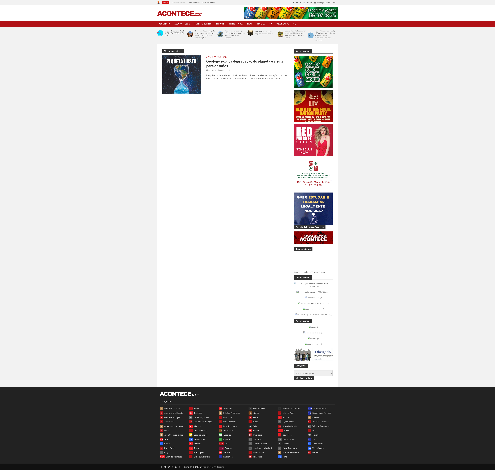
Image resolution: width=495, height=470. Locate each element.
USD (311, 262)
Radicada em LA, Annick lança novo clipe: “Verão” (264, 32)
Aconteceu (164, 24)
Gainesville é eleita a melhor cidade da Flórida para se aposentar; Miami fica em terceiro (295, 34)
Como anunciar (194, 2)
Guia (240, 24)
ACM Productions (216, 457)
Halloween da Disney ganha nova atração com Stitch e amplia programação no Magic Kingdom (205, 34)
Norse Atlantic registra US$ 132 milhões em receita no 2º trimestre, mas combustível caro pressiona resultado (325, 35)
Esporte (220, 24)
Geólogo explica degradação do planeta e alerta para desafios (245, 63)
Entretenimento (203, 24)
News (249, 24)
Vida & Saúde (283, 24)
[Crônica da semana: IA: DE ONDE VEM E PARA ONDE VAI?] (160, 33)
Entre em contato (208, 2)
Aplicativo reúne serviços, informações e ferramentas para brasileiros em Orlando (235, 34)
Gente (232, 24)
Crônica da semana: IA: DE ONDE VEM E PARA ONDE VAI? (174, 33)
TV (270, 24)
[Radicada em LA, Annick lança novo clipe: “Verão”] (250, 33)
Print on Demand (178, 2)
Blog (187, 24)
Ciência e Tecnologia (216, 57)
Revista (261, 24)
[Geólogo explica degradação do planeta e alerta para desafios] (181, 74)
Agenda (178, 24)
